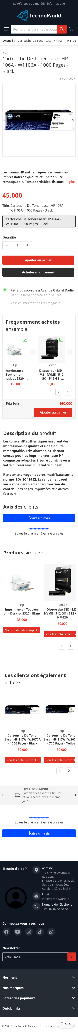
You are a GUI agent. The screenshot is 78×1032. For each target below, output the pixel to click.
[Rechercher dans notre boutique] (62, 29)
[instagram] (29, 932)
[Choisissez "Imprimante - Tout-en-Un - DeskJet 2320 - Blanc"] (25, 340)
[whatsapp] (51, 932)
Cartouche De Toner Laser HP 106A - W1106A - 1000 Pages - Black (33, 221)
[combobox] (38, 29)
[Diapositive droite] (73, 120)
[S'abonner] (71, 956)
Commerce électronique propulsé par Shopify (52, 1025)
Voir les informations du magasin (35, 303)
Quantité (9, 237)
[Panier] (71, 29)
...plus (71, 182)
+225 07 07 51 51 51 (55, 909)
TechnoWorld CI (19, 1025)
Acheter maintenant (38, 272)
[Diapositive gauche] (5, 120)
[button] (6, 29)
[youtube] (18, 932)
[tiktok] (40, 932)
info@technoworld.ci (56, 899)
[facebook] (6, 932)
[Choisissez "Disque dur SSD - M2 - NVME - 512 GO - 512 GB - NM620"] (61, 340)
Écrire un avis (39, 518)
